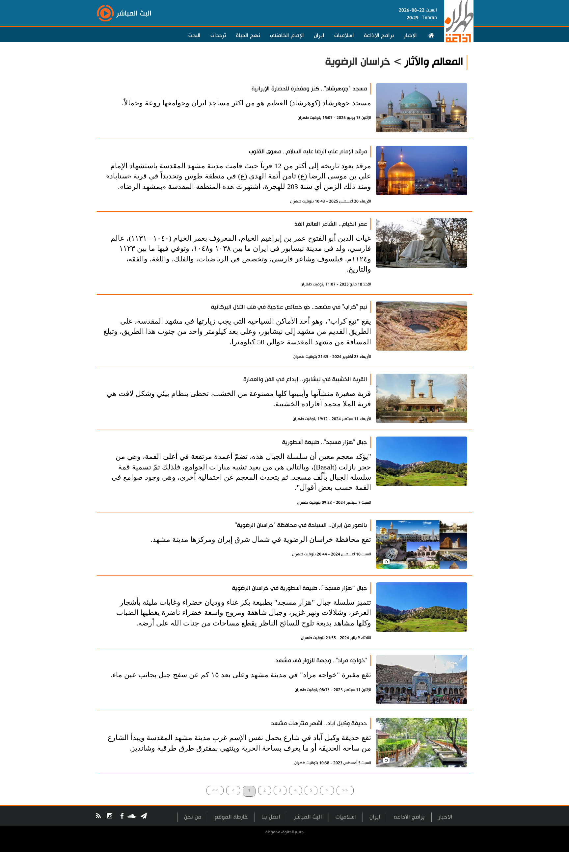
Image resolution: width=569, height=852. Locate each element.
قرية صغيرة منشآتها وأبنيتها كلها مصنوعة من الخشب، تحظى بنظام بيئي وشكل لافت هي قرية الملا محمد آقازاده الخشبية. (239, 398)
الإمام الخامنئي (287, 35)
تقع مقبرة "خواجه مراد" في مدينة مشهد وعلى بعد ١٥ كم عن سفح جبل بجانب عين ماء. (241, 675)
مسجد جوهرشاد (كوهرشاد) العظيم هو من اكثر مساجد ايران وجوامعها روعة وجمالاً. (246, 103)
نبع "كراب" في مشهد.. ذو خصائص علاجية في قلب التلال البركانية (289, 307)
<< (345, 790)
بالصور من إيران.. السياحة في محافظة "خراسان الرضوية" (301, 525)
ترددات (218, 35)
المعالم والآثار (434, 62)
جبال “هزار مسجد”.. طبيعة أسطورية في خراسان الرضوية (299, 588)
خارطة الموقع (231, 816)
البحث (194, 35)
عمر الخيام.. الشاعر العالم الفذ (330, 224)
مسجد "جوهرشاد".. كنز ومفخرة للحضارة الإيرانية (309, 88)
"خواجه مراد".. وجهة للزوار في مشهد (321, 660)
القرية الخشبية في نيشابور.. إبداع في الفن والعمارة (305, 379)
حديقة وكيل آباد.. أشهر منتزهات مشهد (319, 723)
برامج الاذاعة (379, 35)
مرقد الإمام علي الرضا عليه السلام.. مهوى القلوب (308, 151)
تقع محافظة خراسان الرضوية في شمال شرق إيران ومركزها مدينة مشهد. (260, 539)
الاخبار (410, 35)
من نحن (192, 816)
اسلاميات (344, 35)
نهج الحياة (248, 35)
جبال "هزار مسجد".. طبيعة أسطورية (324, 442)
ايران (319, 35)
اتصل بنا (270, 816)
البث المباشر (308, 816)
